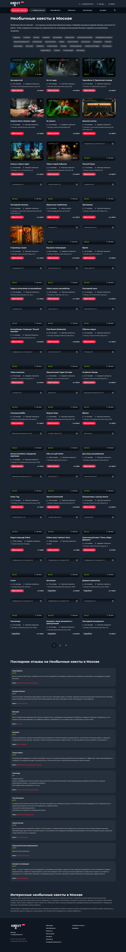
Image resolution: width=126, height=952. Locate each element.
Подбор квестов (39, 10)
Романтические (52, 46)
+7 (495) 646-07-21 (16, 934)
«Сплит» (19, 724)
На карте (103, 10)
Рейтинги (71, 10)
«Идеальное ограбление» (26, 814)
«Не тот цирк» (21, 744)
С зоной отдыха (68, 50)
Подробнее (52, 591)
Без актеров (80, 50)
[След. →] (72, 645)
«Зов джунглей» (22, 703)
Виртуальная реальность (21, 41)
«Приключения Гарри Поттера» (28, 790)
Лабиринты (40, 46)
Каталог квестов (20, 10)
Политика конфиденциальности (53, 940)
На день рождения (75, 46)
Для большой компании (85, 37)
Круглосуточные (50, 41)
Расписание (87, 10)
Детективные (18, 46)
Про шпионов (107, 46)
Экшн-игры (29, 46)
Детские (36, 37)
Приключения (69, 37)
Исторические (37, 41)
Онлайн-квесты (45, 50)
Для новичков (57, 37)
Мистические (86, 41)
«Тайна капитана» (23, 855)
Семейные (46, 37)
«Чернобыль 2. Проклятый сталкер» (29, 765)
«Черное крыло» (22, 878)
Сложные (108, 41)
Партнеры (49, 925)
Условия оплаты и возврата (78, 927)
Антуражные (97, 41)
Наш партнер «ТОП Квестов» (18, 941)
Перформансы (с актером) (104, 37)
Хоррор (61, 41)
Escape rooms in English (92, 46)
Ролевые (63, 46)
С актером (27, 37)
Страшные (16, 37)
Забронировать (17, 90)
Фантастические (73, 41)
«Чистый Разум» (22, 837)
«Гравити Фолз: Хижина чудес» (27, 683)
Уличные (57, 50)
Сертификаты (55, 10)
